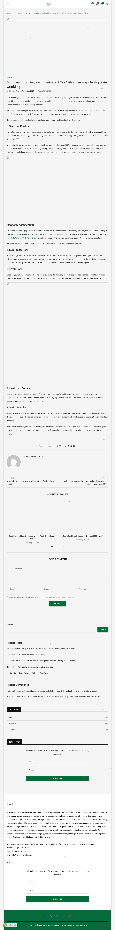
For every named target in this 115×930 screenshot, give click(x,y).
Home (9, 13)
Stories (58, 729)
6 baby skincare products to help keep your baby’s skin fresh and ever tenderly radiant (60, 691)
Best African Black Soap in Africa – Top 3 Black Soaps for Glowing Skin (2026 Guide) (41, 648)
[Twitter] (51, 915)
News (58, 717)
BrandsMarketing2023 (25, 91)
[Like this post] (60, 446)
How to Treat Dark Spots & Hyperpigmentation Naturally (30, 667)
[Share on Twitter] (65, 446)
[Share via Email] (74, 446)
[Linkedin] (63, 915)
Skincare (20, 13)
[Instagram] (57, 915)
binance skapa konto (15, 696)
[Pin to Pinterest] (68, 446)
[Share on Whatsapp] (71, 446)
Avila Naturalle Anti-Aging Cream (20, 230)
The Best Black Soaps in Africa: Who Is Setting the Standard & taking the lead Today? (42, 660)
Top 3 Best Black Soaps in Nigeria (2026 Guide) (83, 536)
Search (10, 624)
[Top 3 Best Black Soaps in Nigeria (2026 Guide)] (83, 516)
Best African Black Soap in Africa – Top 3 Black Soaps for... (32, 537)
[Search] (107, 4)
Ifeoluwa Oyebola (14, 691)
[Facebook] (44, 915)
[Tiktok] (70, 915)
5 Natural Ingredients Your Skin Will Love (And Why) (27, 673)
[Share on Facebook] (62, 446)
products (30, 145)
